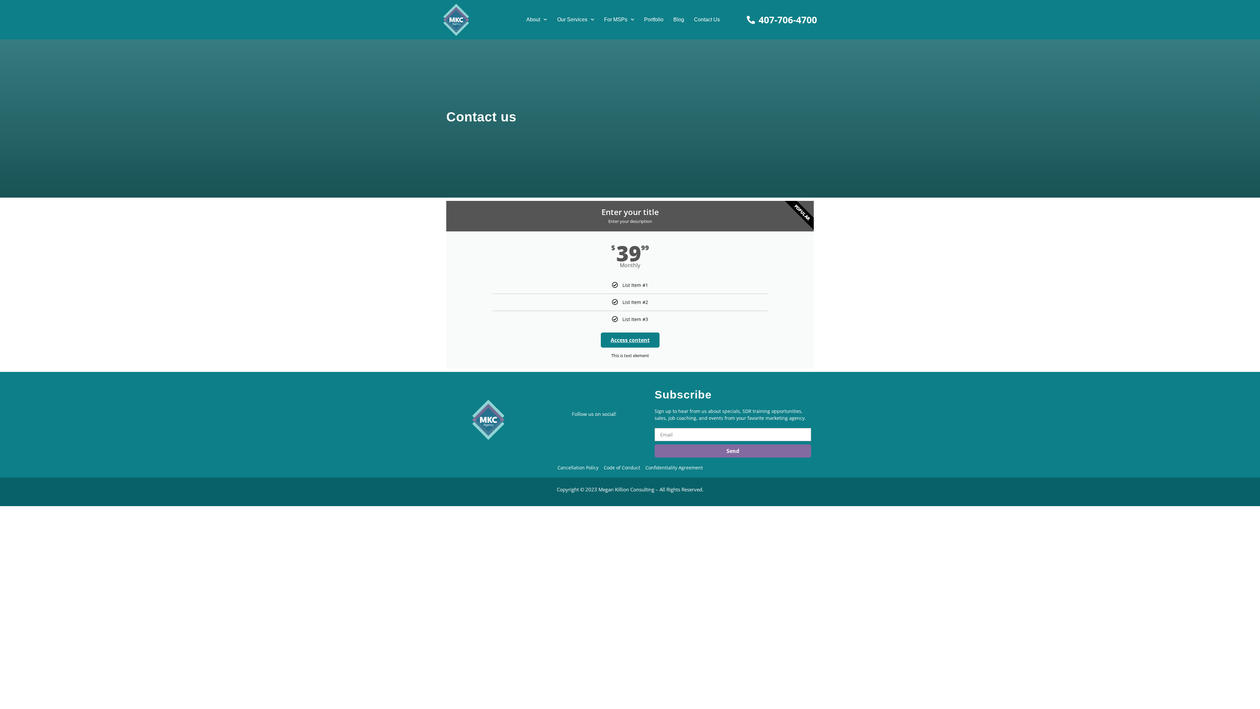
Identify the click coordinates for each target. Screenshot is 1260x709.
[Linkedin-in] (546, 434)
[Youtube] (619, 434)
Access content (630, 340)
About (533, 19)
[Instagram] (601, 434)
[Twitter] (582, 434)
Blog (678, 19)
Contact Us (707, 19)
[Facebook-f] (564, 434)
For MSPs (615, 19)
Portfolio (653, 19)
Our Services (572, 19)
